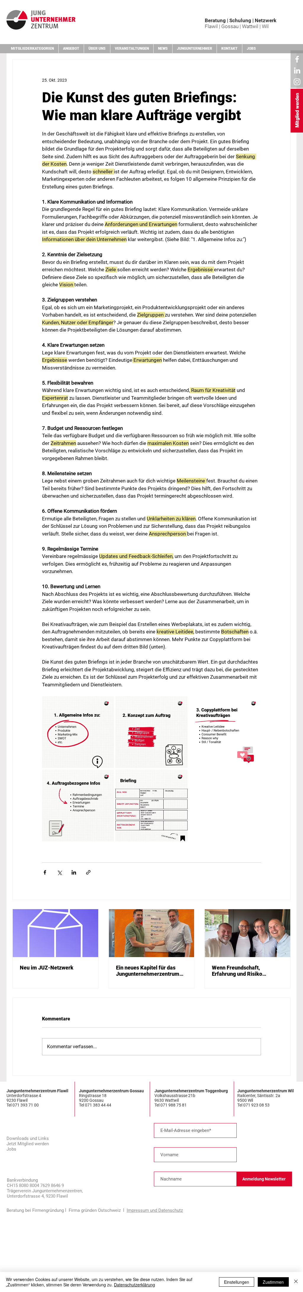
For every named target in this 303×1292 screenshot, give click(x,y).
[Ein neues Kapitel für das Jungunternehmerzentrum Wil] (151, 933)
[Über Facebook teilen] (45, 872)
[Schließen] (295, 1282)
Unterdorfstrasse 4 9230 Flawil (24, 1098)
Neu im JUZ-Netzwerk (46, 967)
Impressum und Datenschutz (155, 1210)
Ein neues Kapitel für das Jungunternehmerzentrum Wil (147, 970)
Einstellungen (236, 1282)
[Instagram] (297, 81)
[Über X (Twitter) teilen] (59, 872)
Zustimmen (273, 1282)
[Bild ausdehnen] (78, 732)
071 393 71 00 (26, 1105)
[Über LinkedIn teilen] (74, 872)
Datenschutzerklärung (134, 1285)
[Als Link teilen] (88, 872)
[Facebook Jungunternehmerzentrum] (297, 59)
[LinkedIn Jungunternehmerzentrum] (297, 70)
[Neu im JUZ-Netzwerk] (55, 933)
